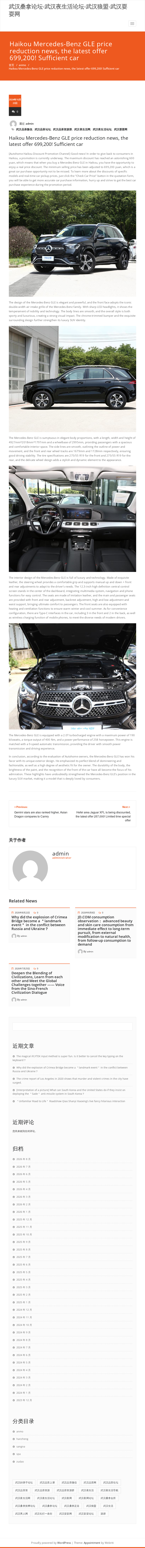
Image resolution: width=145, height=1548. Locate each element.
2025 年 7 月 (23, 1257)
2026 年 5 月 (23, 1181)
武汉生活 (108, 1505)
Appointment (91, 1542)
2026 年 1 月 (23, 1211)
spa (18, 1454)
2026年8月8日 (88, 912)
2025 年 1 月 (23, 1302)
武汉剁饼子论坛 (24, 1482)
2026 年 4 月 (23, 1189)
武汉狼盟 (91, 1505)
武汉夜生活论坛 (102, 129)
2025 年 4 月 (23, 1279)
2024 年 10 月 (24, 1325)
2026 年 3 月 (23, 1196)
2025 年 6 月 (23, 1264)
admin (30, 123)
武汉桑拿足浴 (71, 1505)
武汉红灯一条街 (43, 1513)
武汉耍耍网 (120, 129)
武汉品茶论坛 (43, 129)
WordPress (64, 1542)
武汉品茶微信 (24, 129)
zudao (20, 1461)
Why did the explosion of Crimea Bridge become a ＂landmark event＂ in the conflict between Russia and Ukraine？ (39, 923)
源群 (103, 1513)
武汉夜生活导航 (109, 1490)
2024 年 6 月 (23, 1355)
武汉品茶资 (21, 1490)
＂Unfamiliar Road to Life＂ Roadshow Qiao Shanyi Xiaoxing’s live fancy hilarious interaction (70, 1101)
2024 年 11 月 (24, 1317)
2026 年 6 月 (23, 1174)
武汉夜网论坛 (86, 1498)
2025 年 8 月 (23, 1249)
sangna (20, 1446)
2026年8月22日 (22, 912)
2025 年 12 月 (24, 1219)
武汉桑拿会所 (108, 1498)
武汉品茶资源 (42, 1490)
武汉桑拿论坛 (49, 1505)
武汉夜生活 (87, 1490)
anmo (22, 65)
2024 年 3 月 (23, 1377)
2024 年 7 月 (23, 1347)
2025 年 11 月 (24, 1226)
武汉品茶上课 (47, 1482)
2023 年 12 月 (24, 1400)
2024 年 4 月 (23, 1370)
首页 (11, 65)
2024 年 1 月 (23, 1392)
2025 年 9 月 (23, 1242)
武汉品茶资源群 (62, 129)
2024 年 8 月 (23, 1340)
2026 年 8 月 (23, 1159)
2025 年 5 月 (23, 1272)
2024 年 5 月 (23, 1362)
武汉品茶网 (90, 1482)
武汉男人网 (21, 1513)
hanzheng (22, 1439)
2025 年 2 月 (23, 1294)
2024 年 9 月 (23, 1332)
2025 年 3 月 (23, 1287)
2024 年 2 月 (23, 1385)
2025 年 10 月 (24, 1234)
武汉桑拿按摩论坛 (25, 1505)
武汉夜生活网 (82, 129)
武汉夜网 (67, 1498)
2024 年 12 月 (24, 1309)
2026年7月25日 (22, 968)
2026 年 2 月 (23, 1204)
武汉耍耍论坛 (86, 1513)
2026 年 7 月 (23, 1166)
